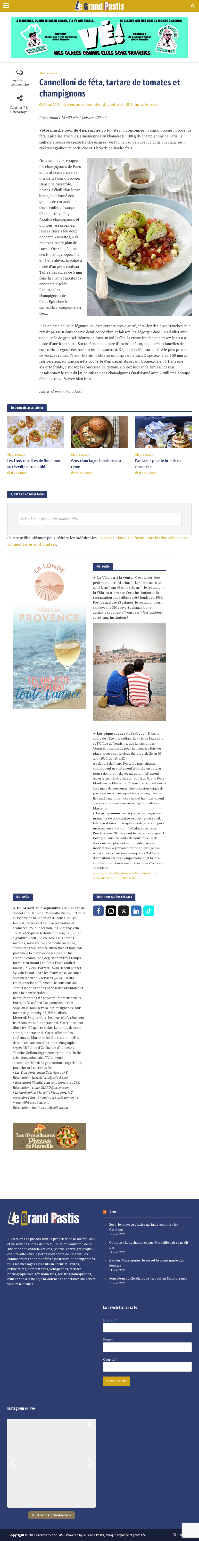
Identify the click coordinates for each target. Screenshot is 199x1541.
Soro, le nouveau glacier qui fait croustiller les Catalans (143, 1227)
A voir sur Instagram (54, 1515)
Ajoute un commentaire (19, 82)
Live (113, 1211)
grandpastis (115, 105)
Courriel (110, 1359)
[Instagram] (111, 910)
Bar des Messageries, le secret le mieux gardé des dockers (146, 1262)
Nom (108, 1340)
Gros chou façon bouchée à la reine (96, 464)
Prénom (110, 1320)
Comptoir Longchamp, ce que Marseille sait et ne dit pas (148, 1245)
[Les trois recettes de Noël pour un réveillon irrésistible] (35, 431)
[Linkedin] (136, 910)
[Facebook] (98, 910)
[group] (51, 1463)
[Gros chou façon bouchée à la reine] (99, 431)
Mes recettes (48, 73)
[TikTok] (148, 910)
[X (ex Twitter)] (123, 910)
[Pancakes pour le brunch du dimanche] (163, 431)
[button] (52, 1504)
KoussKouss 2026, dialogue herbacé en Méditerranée (148, 1278)
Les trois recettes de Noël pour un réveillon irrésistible (33, 464)
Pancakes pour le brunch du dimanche (158, 464)
